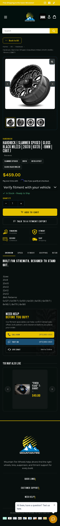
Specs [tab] (20, 253)
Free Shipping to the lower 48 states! (18, 3)
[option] (10, 122)
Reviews (8, 155)
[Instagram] (45, 3)
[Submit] (54, 30)
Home (5, 47)
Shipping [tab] (43, 253)
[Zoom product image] (52, 62)
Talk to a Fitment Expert (32, 221)
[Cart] (54, 17)
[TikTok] (54, 3)
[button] (42, 16)
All (11, 47)
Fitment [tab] (31, 253)
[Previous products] (8, 389)
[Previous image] (7, 84)
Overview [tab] (9, 253)
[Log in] (49, 17)
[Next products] (52, 389)
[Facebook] (49, 3)
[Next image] (52, 84)
